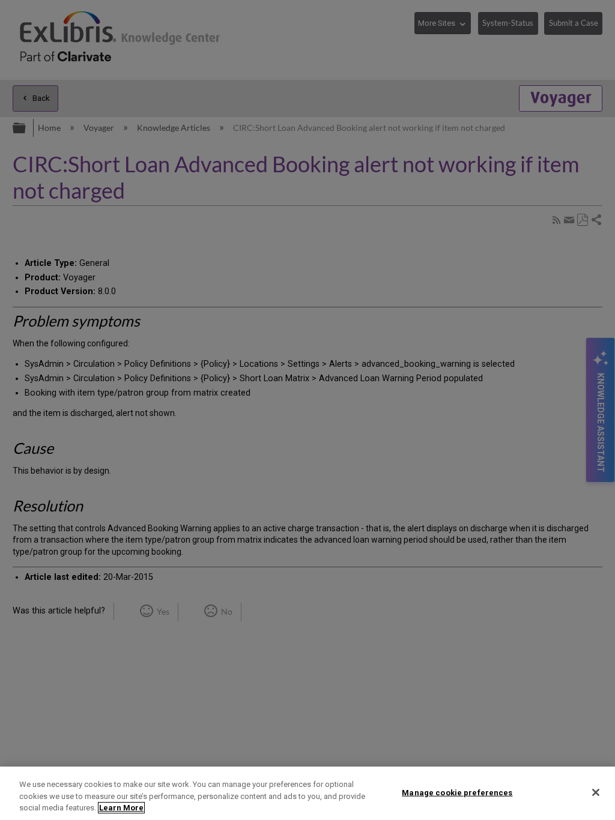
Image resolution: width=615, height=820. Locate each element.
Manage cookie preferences (457, 792)
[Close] (596, 792)
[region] (307, 793)
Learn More (121, 807)
